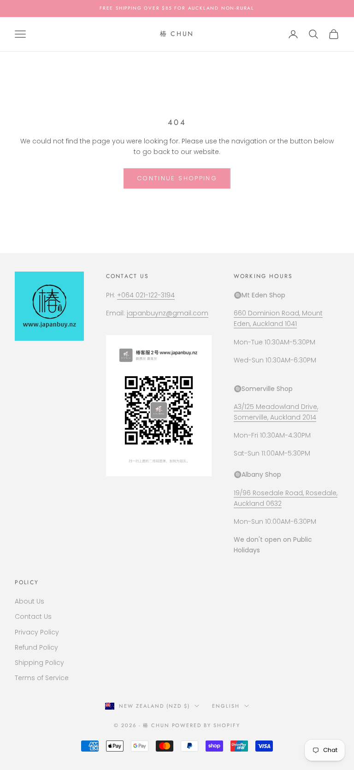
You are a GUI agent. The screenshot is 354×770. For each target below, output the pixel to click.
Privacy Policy (37, 632)
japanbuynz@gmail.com (167, 313)
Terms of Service (42, 677)
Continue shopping (177, 178)
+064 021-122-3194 (146, 295)
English (226, 706)
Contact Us (33, 616)
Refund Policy (36, 647)
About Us (29, 601)
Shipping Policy (39, 662)
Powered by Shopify (206, 725)
